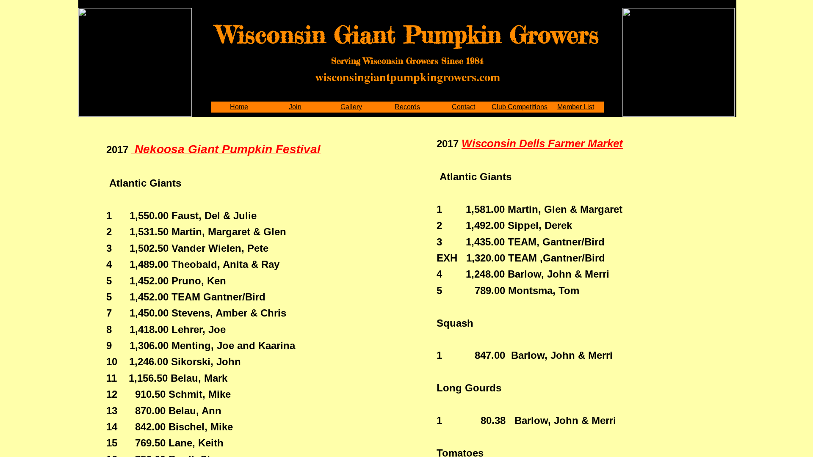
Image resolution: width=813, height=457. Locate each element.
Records (407, 106)
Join (295, 106)
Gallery (351, 106)
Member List (575, 106)
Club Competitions (520, 106)
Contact (463, 106)
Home (239, 106)
